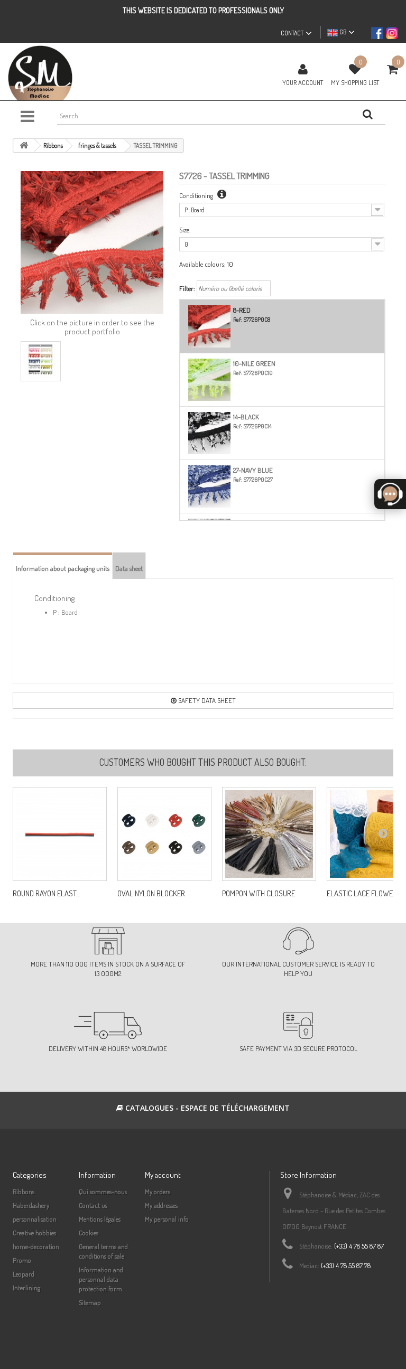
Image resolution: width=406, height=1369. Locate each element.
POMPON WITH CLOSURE (258, 893)
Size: (185, 230)
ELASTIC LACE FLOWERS (364, 893)
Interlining (26, 1287)
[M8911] (269, 834)
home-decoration (36, 1246)
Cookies (88, 1233)
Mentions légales (100, 1219)
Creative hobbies (34, 1233)
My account (163, 1175)
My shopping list (355, 82)
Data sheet (129, 568)
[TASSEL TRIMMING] (40, 361)
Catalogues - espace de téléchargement (206, 1108)
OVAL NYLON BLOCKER (151, 893)
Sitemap (90, 1302)
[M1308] (164, 834)
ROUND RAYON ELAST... (47, 893)
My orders (157, 1191)
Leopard (23, 1274)
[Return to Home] (24, 145)
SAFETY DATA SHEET (206, 700)
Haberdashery (31, 1205)
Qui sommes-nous (103, 1191)
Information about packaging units (62, 568)
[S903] (60, 834)
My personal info (167, 1219)
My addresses (161, 1205)
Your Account (302, 82)
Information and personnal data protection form (101, 1279)
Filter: (187, 288)
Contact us (93, 1205)
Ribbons (23, 1191)
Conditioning (197, 195)
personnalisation (35, 1219)
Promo (22, 1260)
